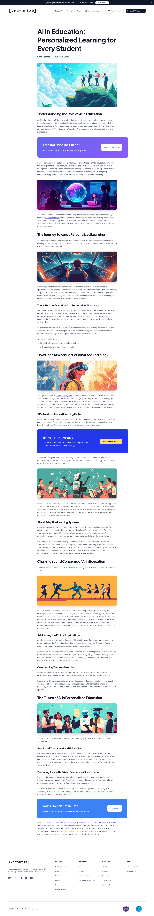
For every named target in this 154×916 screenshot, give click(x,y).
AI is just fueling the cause (55, 243)
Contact (105, 876)
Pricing (69, 11)
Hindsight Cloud (133, 11)
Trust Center (106, 880)
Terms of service (132, 867)
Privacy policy (131, 871)
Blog (87, 11)
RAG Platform (60, 889)
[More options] (144, 11)
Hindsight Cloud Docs (87, 880)
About (96, 11)
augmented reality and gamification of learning (56, 825)
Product (58, 11)
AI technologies (52, 217)
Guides (81, 871)
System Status (107, 885)
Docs (79, 11)
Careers (105, 871)
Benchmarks (60, 885)
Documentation (85, 876)
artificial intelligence (64, 395)
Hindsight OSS (60, 871)
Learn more (102, 3)
